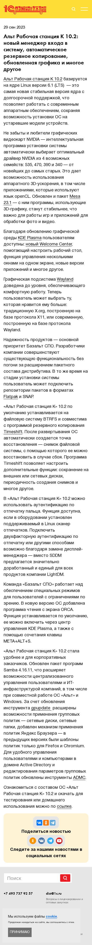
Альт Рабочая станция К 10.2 (33, 79)
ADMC (79, 778)
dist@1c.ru (54, 893)
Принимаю (20, 932)
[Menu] (84, 9)
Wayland (65, 280)
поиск (73, 9)
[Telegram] (52, 823)
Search (65, 878)
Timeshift (13, 432)
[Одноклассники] (46, 823)
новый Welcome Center (49, 244)
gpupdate (41, 708)
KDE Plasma (30, 238)
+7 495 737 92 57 (18, 893)
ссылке (64, 807)
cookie (51, 916)
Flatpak (11, 397)
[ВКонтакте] (39, 823)
